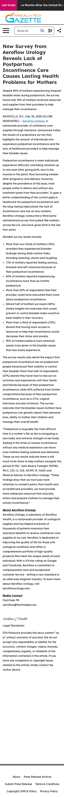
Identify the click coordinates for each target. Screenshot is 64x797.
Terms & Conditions (47, 784)
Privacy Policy (49, 791)
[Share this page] (59, 30)
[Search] (42, 30)
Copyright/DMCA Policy (22, 791)
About (16, 776)
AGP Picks (8, 5)
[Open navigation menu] (6, 30)
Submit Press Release (18, 784)
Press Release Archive (37, 776)
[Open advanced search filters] (50, 30)
